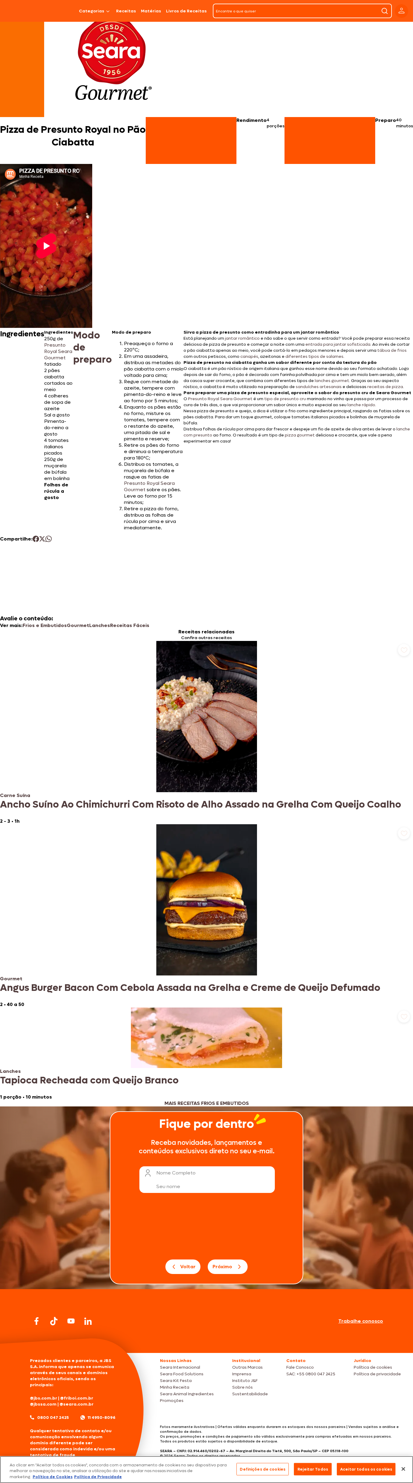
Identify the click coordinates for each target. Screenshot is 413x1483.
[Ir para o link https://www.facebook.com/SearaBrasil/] (36, 1321)
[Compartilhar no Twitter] (42, 539)
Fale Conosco (300, 1367)
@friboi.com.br (76, 1398)
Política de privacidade (377, 1374)
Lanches (99, 625)
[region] (206, 1469)
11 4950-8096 (101, 1417)
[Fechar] (403, 1468)
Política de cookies (373, 1367)
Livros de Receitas (186, 11)
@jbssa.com (43, 1404)
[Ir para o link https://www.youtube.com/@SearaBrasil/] (71, 1321)
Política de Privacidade (98, 1476)
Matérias (151, 11)
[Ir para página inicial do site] (206, 1341)
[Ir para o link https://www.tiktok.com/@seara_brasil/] (53, 1321)
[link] (206, 732)
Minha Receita (174, 1387)
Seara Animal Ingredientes (187, 1394)
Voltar (188, 1266)
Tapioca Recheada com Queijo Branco (89, 1080)
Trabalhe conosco (360, 1321)
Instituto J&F (245, 1380)
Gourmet (78, 625)
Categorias (91, 11)
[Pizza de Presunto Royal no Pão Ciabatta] (61, 11)
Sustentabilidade (250, 1394)
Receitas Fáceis (129, 625)
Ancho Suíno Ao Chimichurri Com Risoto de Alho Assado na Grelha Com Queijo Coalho (200, 804)
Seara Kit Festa (176, 1380)
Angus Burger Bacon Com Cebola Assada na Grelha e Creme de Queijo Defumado (190, 988)
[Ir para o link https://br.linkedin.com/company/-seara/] (88, 1321)
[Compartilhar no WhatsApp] (48, 539)
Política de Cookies (53, 1476)
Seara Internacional (180, 1367)
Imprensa (241, 1374)
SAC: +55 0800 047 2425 (310, 1374)
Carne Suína (15, 795)
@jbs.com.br (43, 1398)
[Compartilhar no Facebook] (36, 539)
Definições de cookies (262, 1469)
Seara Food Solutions (181, 1374)
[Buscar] (384, 11)
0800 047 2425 (53, 1417)
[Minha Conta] (401, 11)
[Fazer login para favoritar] (404, 650)
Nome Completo (176, 1173)
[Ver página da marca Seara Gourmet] (113, 61)
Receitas (126, 11)
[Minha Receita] (21, 11)
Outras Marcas (247, 1367)
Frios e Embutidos (45, 625)
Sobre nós (242, 1387)
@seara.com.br (76, 1404)
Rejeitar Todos (313, 1469)
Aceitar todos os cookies (366, 1469)
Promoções (172, 1400)
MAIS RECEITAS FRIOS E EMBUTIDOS (206, 1103)
